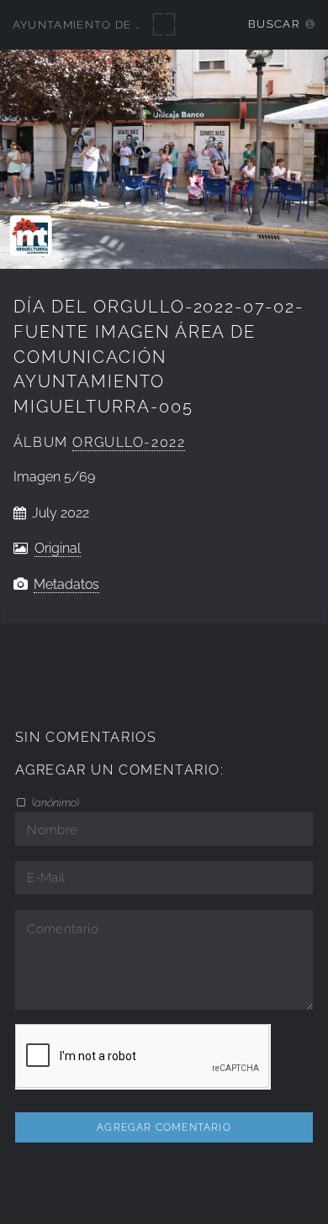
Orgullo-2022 (128, 442)
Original (57, 548)
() (54, 802)
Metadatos (66, 584)
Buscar (273, 24)
